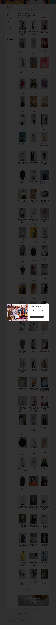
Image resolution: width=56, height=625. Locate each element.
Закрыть (47, 303)
